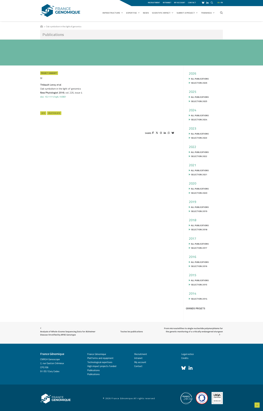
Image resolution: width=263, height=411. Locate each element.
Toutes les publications (131, 331)
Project (44, 73)
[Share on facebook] (153, 133)
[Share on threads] (161, 133)
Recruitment (154, 2)
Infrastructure (111, 12)
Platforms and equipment (100, 358)
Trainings (206, 12)
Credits (184, 358)
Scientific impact (161, 12)
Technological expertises (99, 362)
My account (179, 2)
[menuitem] (154, 2)
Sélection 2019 (54, 113)
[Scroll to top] (257, 405)
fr (222, 2)
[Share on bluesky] (173, 133)
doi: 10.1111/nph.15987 (53, 97)
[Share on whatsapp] (169, 133)
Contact (192, 2)
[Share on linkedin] (165, 133)
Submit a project (186, 12)
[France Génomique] (60, 10)
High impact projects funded (101, 366)
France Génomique (96, 354)
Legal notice (187, 354)
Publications (93, 370)
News (146, 12)
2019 (43, 113)
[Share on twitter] (157, 133)
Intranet (167, 2)
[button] (221, 12)
